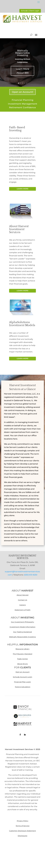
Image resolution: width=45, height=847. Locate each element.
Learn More (22, 189)
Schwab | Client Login (30, 11)
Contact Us (22, 600)
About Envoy (22, 664)
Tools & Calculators (22, 687)
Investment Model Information (22, 627)
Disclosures (22, 836)
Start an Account (23, 672)
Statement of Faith (22, 610)
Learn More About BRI (22, 71)
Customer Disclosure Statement (22, 831)
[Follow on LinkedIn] (25, 735)
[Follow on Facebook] (20, 735)
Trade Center (22, 659)
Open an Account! (22, 92)
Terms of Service (22, 826)
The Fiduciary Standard (22, 654)
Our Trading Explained (22, 632)
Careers (22, 605)
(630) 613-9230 (30, 575)
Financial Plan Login (22, 682)
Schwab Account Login (22, 677)
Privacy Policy (22, 821)
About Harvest (22, 595)
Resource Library (22, 649)
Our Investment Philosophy (22, 622)
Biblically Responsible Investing (22, 53)
